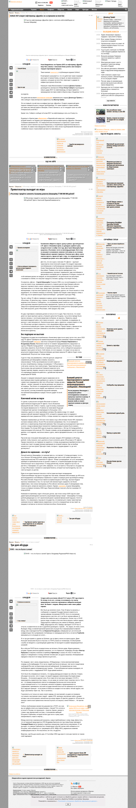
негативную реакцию (44, 97)
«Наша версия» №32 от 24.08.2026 (83, 508)
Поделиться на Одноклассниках (11, 80)
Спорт (77, 9)
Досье (111, 13)
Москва (94, 9)
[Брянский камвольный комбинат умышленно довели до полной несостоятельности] (100, 447)
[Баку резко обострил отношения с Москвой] (100, 462)
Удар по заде (21, 87)
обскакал (37, 341)
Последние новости (111, 31)
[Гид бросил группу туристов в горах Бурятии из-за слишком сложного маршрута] (16, 524)
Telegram (74, 783)
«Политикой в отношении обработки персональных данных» (77, 801)
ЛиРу (79, 783)
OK (68, 804)
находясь (62, 486)
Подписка (41, 5)
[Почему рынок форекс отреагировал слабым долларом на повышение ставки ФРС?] (100, 329)
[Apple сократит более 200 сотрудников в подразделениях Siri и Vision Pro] (61, 755)
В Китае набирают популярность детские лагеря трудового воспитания (26, 268)
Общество (61, 9)
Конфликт (51, 9)
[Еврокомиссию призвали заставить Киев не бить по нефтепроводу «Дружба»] (100, 185)
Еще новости (111, 101)
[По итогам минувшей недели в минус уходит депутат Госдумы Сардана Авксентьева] (100, 301)
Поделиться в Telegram (11, 92)
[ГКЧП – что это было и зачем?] (61, 519)
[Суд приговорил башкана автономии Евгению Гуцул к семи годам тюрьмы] (100, 281)
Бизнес (70, 9)
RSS (72, 783)
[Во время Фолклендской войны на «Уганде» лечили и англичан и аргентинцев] (61, 145)
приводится (54, 72)
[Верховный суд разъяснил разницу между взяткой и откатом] (100, 146)
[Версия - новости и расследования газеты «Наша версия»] (22, 5)
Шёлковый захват (99, 5)
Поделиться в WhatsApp (11, 84)
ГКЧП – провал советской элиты (77, 7)
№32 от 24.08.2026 (43, 2)
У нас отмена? (21, 621)
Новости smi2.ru (14, 774)
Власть (42, 9)
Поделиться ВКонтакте (11, 67)
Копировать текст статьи (11, 96)
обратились (42, 118)
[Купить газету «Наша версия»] (36, 3)
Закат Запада (120, 5)
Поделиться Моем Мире (11, 74)
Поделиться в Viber (11, 88)
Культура (85, 9)
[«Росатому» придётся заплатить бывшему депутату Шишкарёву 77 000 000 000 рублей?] (16, 756)
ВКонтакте (76, 783)
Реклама (48, 5)
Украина (33, 9)
